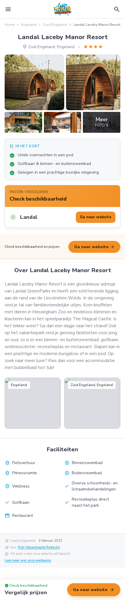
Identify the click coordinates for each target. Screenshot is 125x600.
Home (10, 24)
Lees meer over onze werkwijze (28, 560)
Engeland (29, 24)
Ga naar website (94, 247)
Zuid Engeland (55, 24)
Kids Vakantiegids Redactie (39, 547)
